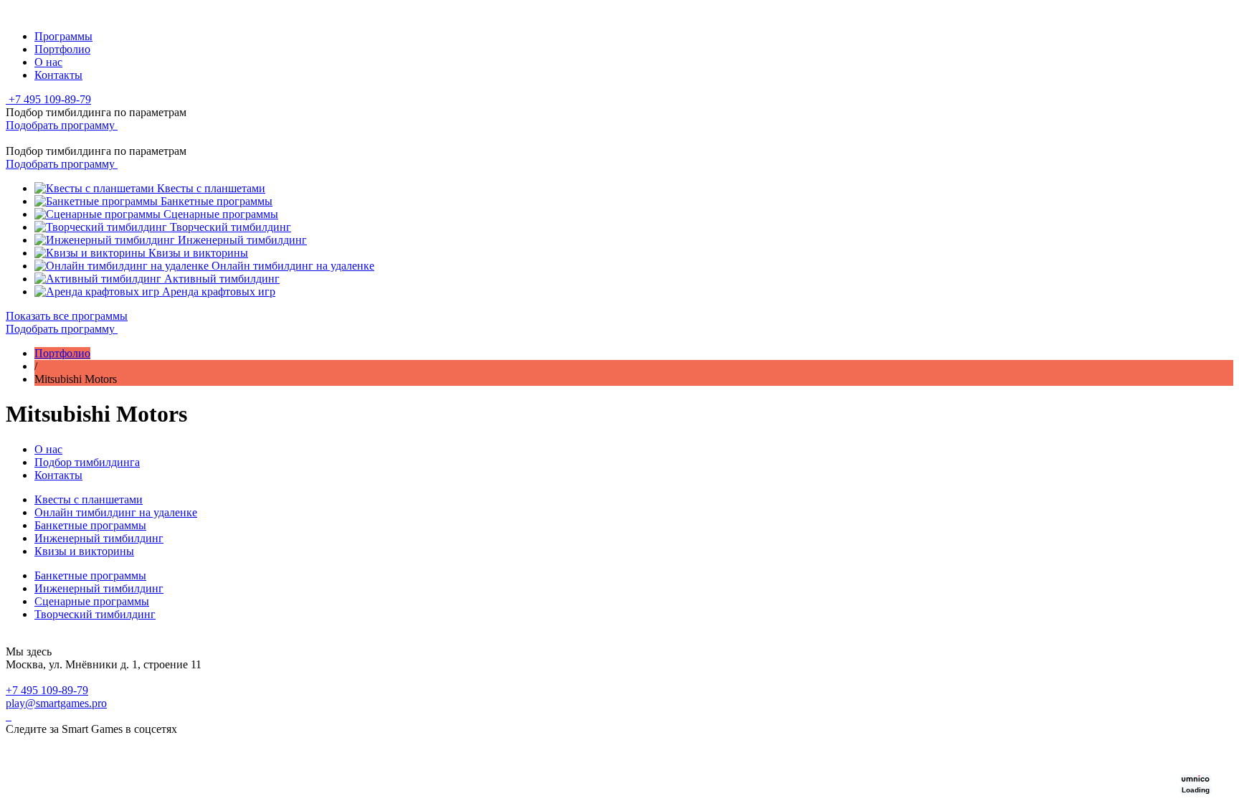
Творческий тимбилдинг (95, 614)
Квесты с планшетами (88, 499)
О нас (48, 62)
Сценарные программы (91, 601)
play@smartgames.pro (56, 703)
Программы (63, 36)
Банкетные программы (90, 525)
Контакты (58, 75)
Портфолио (62, 49)
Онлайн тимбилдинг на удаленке (115, 512)
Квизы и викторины (84, 551)
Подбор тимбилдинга (87, 462)
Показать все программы (67, 316)
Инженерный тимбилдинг (98, 538)
